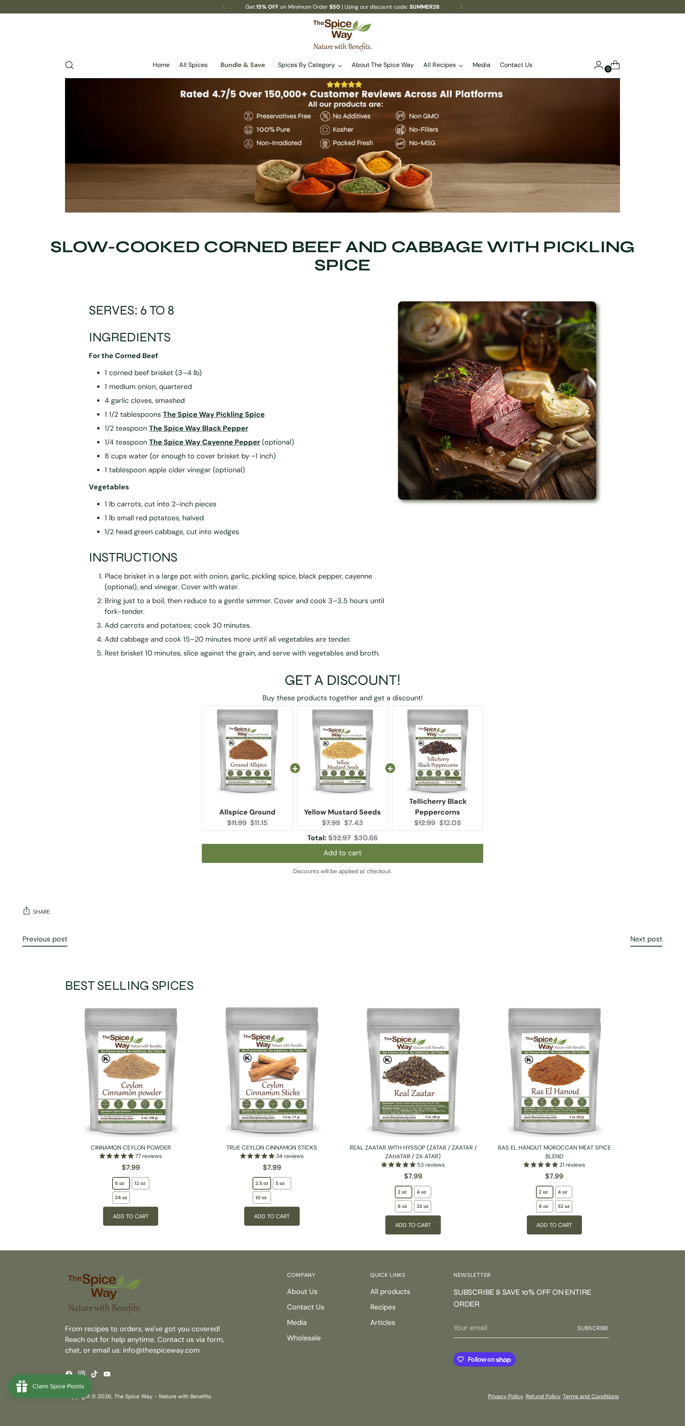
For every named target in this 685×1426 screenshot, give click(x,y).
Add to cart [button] (342, 854)
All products (390, 1291)
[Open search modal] (69, 65)
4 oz (421, 1192)
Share (41, 911)
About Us (302, 1291)
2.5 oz (261, 1183)
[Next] (461, 6)
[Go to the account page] (595, 65)
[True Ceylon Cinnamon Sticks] (271, 1071)
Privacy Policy (505, 1396)
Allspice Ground (247, 812)
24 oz (121, 1197)
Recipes (383, 1307)
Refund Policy (543, 1396)
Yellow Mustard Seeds (342, 812)
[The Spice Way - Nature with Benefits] (342, 35)
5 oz (280, 1183)
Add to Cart (131, 1216)
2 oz (402, 1192)
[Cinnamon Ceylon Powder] (130, 1071)
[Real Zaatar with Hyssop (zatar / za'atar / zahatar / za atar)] (412, 1071)
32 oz (423, 1206)
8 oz (402, 1206)
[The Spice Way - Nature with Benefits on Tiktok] (95, 1375)
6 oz (119, 1183)
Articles (382, 1322)
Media (297, 1322)
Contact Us (305, 1307)
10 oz (261, 1197)
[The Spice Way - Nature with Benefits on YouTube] (108, 1375)
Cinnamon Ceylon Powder (131, 1148)
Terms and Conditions (591, 1396)
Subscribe (593, 1328)
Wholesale (304, 1338)
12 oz (139, 1183)
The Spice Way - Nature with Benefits (162, 1396)
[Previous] (224, 6)
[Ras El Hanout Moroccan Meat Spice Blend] (554, 1071)
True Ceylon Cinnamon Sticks (271, 1148)
